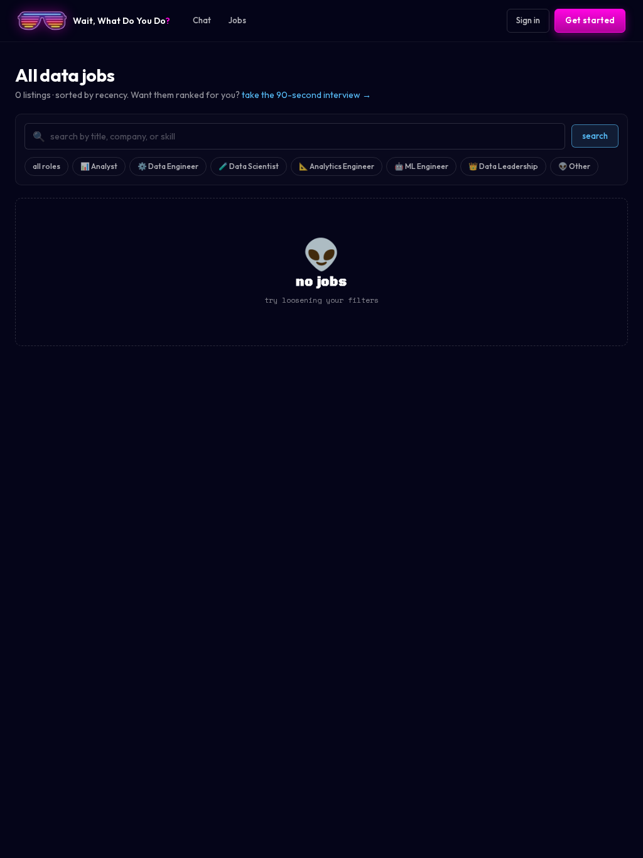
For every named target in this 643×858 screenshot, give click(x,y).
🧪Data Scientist (249, 166)
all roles (46, 166)
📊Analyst (98, 166)
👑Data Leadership (503, 166)
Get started (590, 20)
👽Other (574, 166)
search (595, 136)
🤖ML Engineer (421, 166)
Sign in (528, 20)
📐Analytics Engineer (336, 166)
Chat (202, 20)
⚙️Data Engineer (168, 166)
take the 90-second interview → (306, 94)
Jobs (237, 20)
